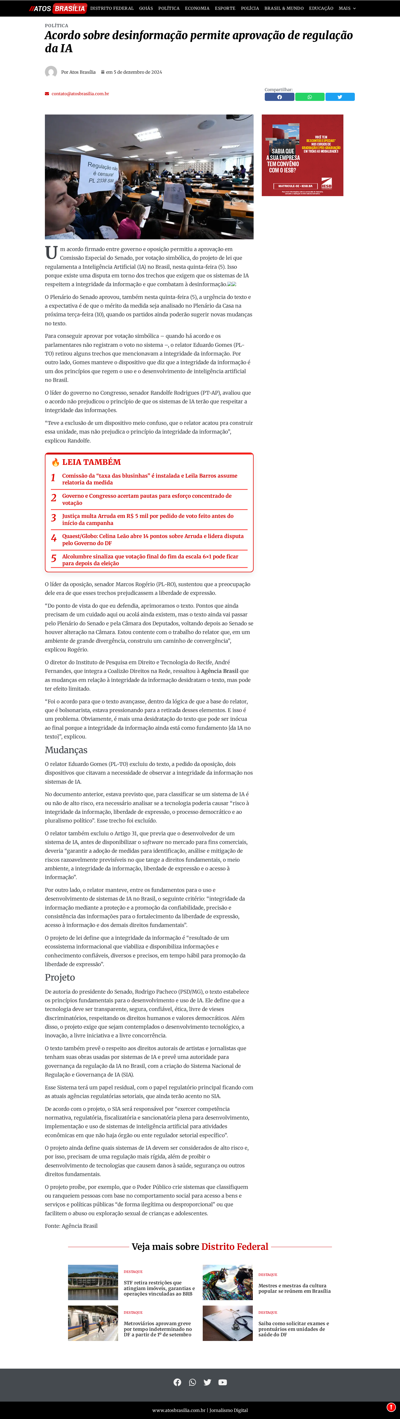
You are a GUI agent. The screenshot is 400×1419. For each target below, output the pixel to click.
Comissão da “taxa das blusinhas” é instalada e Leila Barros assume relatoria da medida (149, 479)
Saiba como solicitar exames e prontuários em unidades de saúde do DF (294, 1329)
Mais (344, 8)
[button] (77, 94)
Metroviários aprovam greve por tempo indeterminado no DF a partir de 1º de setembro (158, 1329)
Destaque (133, 1272)
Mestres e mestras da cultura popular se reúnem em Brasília (295, 1288)
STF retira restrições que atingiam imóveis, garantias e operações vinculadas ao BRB (159, 1288)
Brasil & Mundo (284, 8)
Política (169, 8)
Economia (197, 8)
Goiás (146, 8)
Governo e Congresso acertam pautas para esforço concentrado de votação (147, 499)
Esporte (225, 8)
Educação (321, 8)
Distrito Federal (112, 8)
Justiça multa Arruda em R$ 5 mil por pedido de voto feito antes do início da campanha (147, 519)
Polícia (250, 8)
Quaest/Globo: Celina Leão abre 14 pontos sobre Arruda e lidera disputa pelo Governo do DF (153, 539)
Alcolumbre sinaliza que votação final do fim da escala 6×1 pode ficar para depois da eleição (150, 560)
